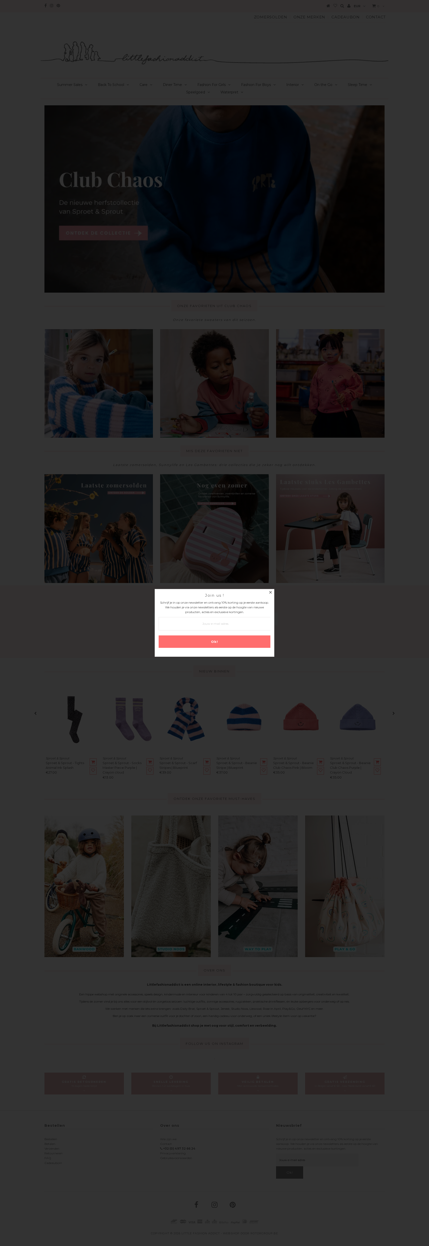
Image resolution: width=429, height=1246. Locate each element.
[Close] (270, 593)
